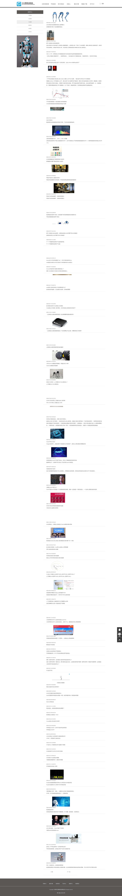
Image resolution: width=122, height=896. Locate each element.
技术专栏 (30, 25)
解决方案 (76, 4)
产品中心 (64, 883)
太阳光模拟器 (45, 4)
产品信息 (30, 15)
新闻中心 (71, 883)
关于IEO (92, 4)
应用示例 (58, 883)
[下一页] (68, 871)
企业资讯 (30, 18)
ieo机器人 (30, 28)
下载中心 (44, 883)
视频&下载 (84, 4)
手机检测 (53, 4)
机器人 (69, 4)
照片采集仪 (61, 4)
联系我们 (77, 883)
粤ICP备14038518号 (61, 892)
